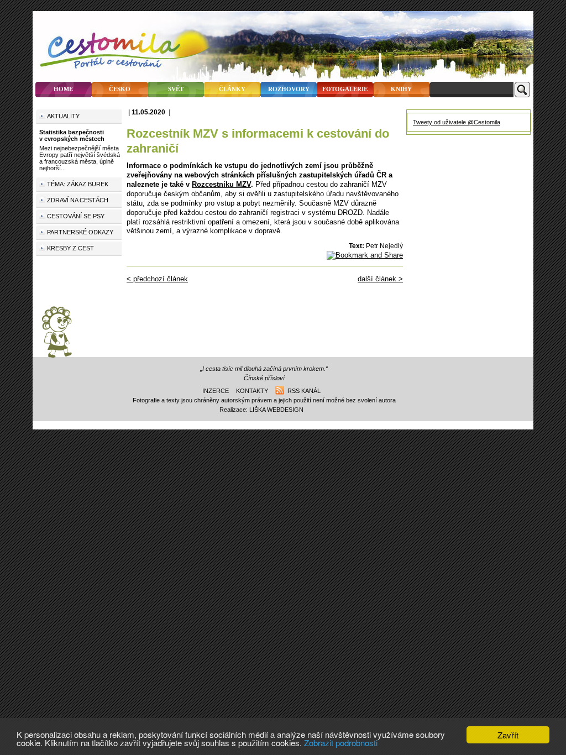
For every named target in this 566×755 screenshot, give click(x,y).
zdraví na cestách (77, 200)
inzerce (215, 390)
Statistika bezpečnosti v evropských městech (71, 135)
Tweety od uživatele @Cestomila (456, 122)
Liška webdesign (276, 409)
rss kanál (302, 390)
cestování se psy (75, 216)
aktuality (63, 116)
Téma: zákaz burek (77, 184)
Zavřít (507, 735)
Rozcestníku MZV (221, 184)
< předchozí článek (157, 279)
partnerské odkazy (80, 232)
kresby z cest (70, 248)
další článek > (380, 279)
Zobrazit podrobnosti (341, 742)
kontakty (252, 390)
